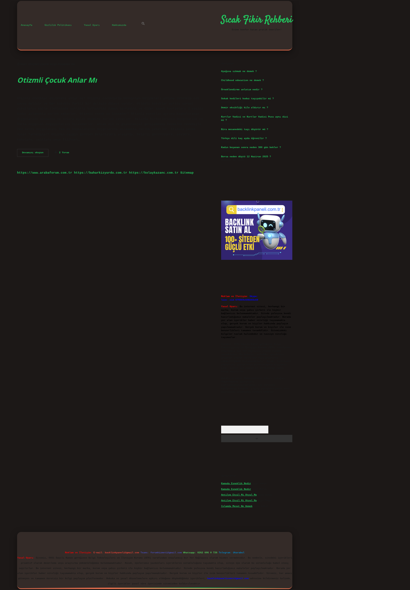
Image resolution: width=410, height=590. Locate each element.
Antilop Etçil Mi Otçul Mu (239, 495)
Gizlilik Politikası (58, 25)
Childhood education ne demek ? (242, 80)
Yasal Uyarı (92, 25)
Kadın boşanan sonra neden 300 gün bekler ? (251, 147)
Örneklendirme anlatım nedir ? (241, 89)
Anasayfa (26, 25)
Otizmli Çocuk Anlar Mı (57, 80)
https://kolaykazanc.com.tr (153, 173)
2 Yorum (64, 152)
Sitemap (187, 173)
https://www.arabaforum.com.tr (44, 173)
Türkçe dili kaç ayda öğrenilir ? (244, 138)
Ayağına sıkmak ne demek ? (239, 71)
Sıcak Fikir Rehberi (256, 20)
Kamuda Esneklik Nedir (236, 483)
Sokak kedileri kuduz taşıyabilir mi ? (247, 98)
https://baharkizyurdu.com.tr (100, 173)
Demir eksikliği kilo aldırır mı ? (244, 107)
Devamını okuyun (35, 154)
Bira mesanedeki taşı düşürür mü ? (244, 129)
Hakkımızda (119, 25)
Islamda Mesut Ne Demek (236, 506)
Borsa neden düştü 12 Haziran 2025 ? (246, 156)
